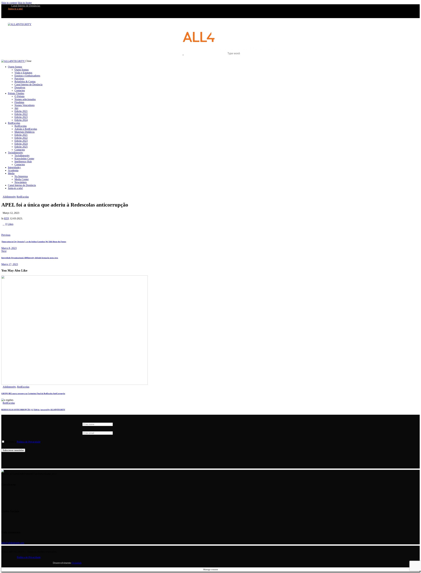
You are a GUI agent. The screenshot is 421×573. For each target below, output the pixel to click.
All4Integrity (9, 196)
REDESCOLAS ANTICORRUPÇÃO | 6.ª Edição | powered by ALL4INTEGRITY (33, 410)
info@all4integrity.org (12, 542)
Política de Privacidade (28, 441)
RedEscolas (23, 196)
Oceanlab (77, 562)
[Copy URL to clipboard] (33, 230)
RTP (6, 218)
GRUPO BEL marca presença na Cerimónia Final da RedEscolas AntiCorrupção (33, 393)
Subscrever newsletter (13, 450)
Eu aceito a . (23, 441)
